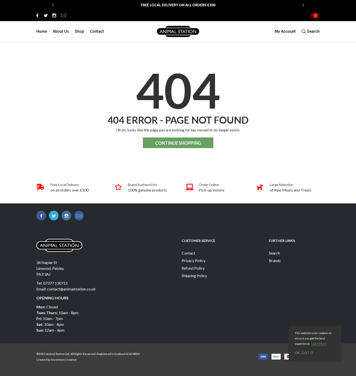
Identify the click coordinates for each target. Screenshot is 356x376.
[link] (36, 15)
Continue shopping (178, 143)
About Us (61, 31)
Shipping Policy (194, 275)
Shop (79, 31)
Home (41, 31)
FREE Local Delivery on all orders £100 (178, 5)
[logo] (178, 31)
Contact (97, 31)
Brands (275, 260)
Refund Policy (193, 268)
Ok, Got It (304, 353)
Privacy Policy (193, 260)
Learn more (318, 343)
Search (274, 253)
